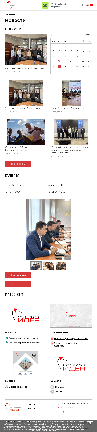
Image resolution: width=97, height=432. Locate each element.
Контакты (32, 404)
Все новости (18, 163)
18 (59, 61)
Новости (15, 14)
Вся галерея (18, 275)
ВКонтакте (61, 387)
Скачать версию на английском (25, 343)
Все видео (18, 284)
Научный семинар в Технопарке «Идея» (70, 108)
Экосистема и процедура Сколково (67, 344)
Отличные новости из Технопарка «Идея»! (25, 68)
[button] (36, 266)
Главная (8, 14)
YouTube (59, 391)
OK (90, 423)
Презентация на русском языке (71, 338)
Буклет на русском (19, 387)
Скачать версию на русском (24, 338)
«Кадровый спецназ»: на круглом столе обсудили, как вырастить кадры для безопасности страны (69, 150)
